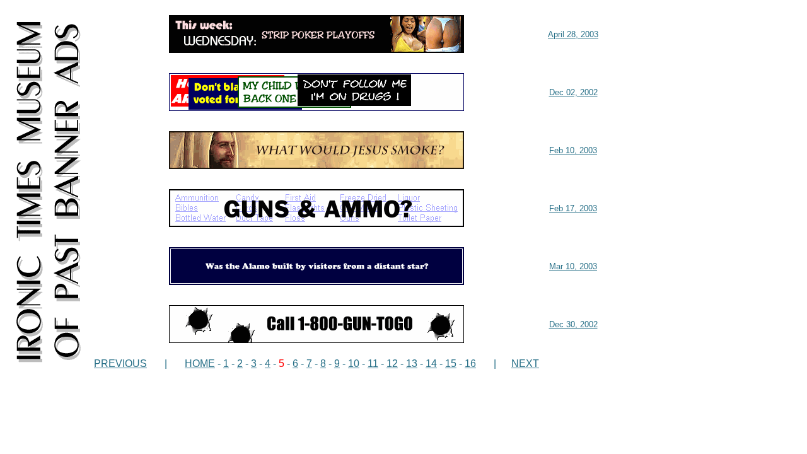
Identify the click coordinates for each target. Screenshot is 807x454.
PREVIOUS (120, 363)
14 (431, 363)
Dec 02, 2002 (573, 92)
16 (470, 363)
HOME (200, 363)
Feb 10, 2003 (573, 150)
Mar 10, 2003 (573, 266)
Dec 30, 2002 (573, 324)
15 (450, 363)
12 (392, 363)
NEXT (525, 363)
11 (373, 363)
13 (411, 363)
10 (353, 363)
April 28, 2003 (573, 34)
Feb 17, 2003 (573, 208)
